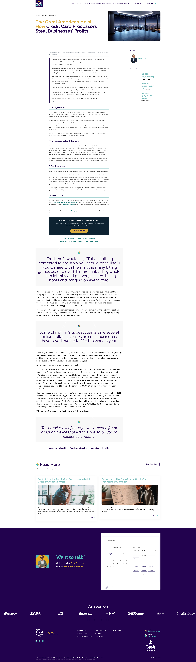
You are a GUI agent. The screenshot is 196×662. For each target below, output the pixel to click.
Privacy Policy (82, 633)
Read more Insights (79, 241)
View (91, 518)
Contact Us (137, 3)
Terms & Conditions (84, 636)
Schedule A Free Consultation (86, 238)
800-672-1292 (78, 563)
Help (125, 3)
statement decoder (68, 204)
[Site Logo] (39, 3)
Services (85, 3)
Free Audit (150, 3)
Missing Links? (117, 630)
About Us (98, 3)
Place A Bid (99, 636)
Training (92, 3)
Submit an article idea (92, 241)
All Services (81, 630)
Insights (38, 15)
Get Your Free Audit (79, 230)
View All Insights (151, 464)
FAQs (121, 3)
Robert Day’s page (72, 211)
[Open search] (158, 3)
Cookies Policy (100, 630)
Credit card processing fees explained (65, 202)
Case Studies (107, 3)
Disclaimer (99, 633)
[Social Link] (36, 641)
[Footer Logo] (39, 633)
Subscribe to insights (66, 241)
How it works (78, 3)
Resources (115, 3)
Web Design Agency (155, 657)
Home (72, 3)
